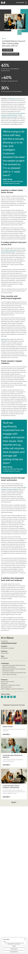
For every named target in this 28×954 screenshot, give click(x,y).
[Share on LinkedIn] (5, 697)
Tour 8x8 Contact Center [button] (10, 54)
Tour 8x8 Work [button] (7, 50)
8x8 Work (22, 113)
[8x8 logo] (3, 3)
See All (13, 802)
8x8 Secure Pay (5, 339)
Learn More (7, 734)
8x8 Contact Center (14, 113)
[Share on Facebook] (2, 697)
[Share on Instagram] (15, 697)
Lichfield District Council (13, 98)
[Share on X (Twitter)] (8, 697)
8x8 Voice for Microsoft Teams (9, 115)
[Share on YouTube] (11, 697)
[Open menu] (26, 3)
